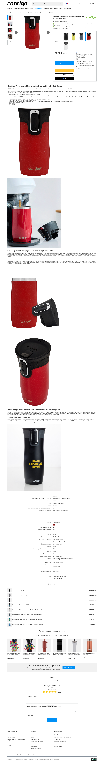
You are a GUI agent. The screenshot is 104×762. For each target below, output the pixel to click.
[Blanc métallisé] (66, 46)
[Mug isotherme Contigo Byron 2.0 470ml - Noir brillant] (59, 645)
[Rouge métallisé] (88, 36)
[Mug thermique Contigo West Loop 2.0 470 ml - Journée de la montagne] (9, 625)
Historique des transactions (37, 744)
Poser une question (68, 667)
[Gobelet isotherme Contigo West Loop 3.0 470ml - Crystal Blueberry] (9, 615)
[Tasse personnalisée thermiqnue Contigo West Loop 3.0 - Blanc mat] (9, 610)
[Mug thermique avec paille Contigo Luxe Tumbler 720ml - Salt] (75, 645)
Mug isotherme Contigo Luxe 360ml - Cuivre (89, 654)
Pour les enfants (58, 8)
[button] (16, 32)
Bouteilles (9, 8)
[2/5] (47, 691)
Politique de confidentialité (60, 741)
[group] (32, 32)
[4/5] (52, 691)
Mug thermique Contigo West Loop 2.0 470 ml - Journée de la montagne (27, 624)
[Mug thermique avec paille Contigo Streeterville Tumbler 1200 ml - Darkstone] (9, 595)
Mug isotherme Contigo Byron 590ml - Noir (21, 590)
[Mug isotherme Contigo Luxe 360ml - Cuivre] (90, 645)
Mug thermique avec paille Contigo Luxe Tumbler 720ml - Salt (74, 654)
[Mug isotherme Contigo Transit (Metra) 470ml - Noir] (9, 600)
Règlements (58, 731)
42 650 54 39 (10, 754)
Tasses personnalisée (19, 8)
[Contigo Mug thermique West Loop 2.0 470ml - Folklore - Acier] (14, 645)
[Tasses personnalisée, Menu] (24, 8)
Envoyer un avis (52, 720)
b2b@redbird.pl (23, 422)
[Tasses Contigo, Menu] (42, 8)
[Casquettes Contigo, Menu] (53, 8)
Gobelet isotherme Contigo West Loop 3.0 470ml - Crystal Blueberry (27, 614)
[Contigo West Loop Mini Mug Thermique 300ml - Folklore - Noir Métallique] (29, 645)
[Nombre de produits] (57, 58)
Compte (33, 731)
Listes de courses (35, 739)
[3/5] (50, 691)
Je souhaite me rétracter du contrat (15, 743)
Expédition (56, 734)
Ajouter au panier (64, 63)
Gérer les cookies (58, 746)
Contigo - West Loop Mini (58, 503)
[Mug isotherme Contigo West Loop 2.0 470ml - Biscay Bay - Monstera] (9, 620)
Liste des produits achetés (37, 741)
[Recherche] (61, 4)
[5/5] (55, 691)
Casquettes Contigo (48, 8)
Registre (33, 734)
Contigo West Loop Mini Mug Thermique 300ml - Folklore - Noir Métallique (29, 654)
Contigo (54, 496)
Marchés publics (12, 731)
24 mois (55, 505)
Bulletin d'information (36, 748)
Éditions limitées (29, 8)
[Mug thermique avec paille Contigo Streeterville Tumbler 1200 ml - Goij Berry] (44, 645)
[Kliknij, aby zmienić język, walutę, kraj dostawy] (67, 3)
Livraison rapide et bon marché (85, 61)
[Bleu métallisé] (81, 36)
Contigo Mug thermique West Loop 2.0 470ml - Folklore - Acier (13, 654)
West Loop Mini (26, 12)
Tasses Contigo (38, 8)
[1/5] (44, 691)
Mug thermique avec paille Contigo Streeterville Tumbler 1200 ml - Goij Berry (44, 654)
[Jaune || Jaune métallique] (73, 36)
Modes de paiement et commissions (62, 737)
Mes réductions (34, 746)
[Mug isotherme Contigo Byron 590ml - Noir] (9, 590)
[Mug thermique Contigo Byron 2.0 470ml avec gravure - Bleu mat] (9, 605)
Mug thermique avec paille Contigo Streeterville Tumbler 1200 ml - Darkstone (29, 595)
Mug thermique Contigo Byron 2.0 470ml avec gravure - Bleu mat (26, 604)
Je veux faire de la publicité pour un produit (16, 740)
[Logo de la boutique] (17, 3)
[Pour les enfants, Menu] (62, 8)
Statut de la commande (13, 734)
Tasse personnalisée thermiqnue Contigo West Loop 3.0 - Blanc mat (27, 609)
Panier (32, 737)
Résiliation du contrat (59, 744)
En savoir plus (65, 498)
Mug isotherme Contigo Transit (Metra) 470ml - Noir (23, 599)
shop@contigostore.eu (19, 754)
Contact (9, 745)
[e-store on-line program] (94, 759)
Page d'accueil (10, 12)
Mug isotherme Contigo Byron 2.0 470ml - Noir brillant (59, 654)
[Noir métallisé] (66, 36)
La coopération (67, 8)
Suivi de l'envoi (11, 737)
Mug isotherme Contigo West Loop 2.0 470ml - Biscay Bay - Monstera (27, 619)
